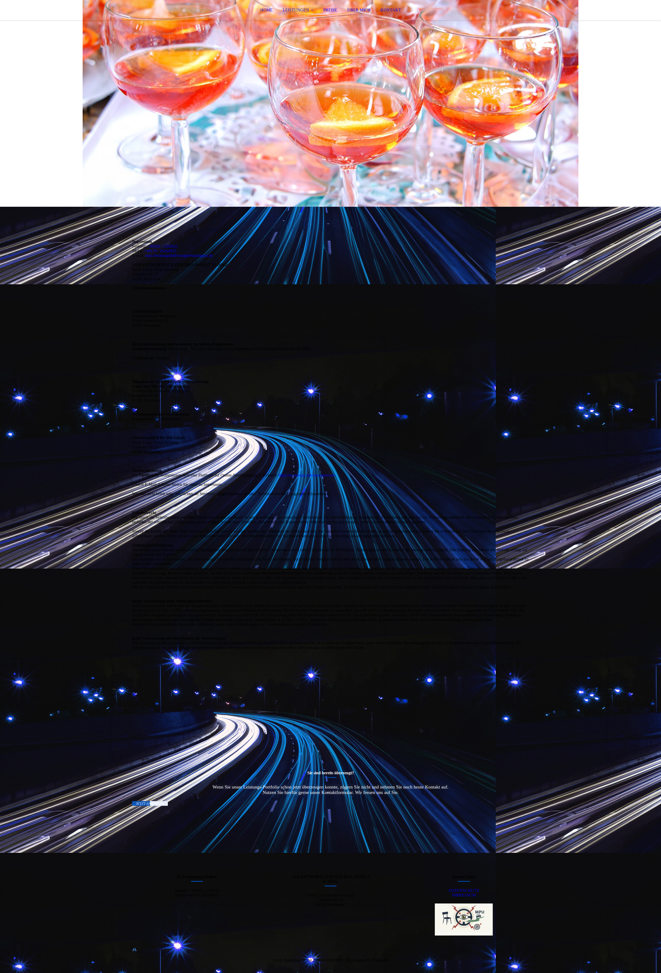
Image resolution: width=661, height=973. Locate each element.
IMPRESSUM (464, 895)
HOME (266, 10)
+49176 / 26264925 (160, 251)
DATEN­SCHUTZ (464, 890)
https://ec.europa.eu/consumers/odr (307, 475)
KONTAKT (391, 10)
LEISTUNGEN (296, 10)
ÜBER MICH (359, 10)
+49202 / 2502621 (163, 246)
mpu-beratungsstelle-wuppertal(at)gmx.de (179, 255)
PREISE (330, 10)
